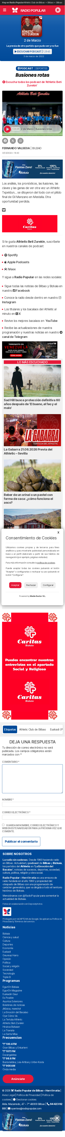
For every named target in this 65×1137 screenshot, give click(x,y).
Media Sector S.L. (38, 596)
